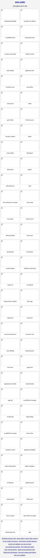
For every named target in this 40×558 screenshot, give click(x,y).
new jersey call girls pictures (28, 541)
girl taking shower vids (9, 538)
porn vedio (20, 2)
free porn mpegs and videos (27, 552)
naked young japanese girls (26, 549)
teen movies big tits (11, 549)
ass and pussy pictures (13, 547)
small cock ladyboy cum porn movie (19, 544)
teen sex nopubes (19, 555)
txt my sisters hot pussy (10, 541)
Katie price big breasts (10, 552)
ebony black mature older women (27, 538)
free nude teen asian (27, 547)
